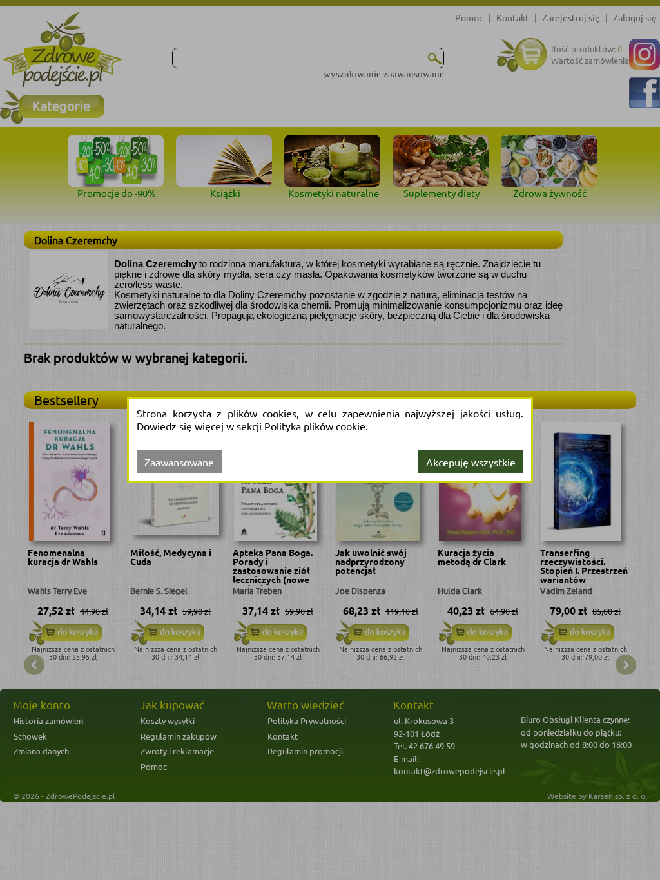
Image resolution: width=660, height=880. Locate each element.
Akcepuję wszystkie (471, 461)
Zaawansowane (179, 461)
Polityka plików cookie (314, 425)
